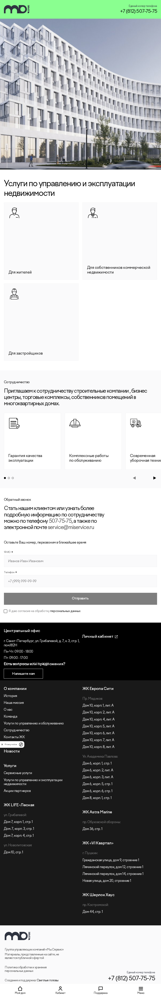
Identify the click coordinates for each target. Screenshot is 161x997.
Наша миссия (14, 703)
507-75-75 (60, 521)
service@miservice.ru (71, 527)
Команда (10, 716)
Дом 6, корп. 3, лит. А (97, 777)
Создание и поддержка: (32, 980)
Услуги (10, 766)
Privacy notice (11, 744)
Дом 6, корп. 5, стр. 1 (97, 784)
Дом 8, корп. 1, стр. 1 (97, 798)
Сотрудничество (16, 730)
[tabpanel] (32, 441)
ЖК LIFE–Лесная (19, 805)
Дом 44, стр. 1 (92, 912)
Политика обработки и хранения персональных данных (26, 969)
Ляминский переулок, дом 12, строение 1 (112, 867)
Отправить (80, 598)
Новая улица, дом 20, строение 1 (106, 881)
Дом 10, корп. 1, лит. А (98, 705)
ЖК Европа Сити (98, 689)
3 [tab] (13, 478)
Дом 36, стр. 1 (92, 829)
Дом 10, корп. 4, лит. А (98, 719)
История (10, 696)
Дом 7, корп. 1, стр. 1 (18, 822)
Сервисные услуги (18, 773)
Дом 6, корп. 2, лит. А (97, 770)
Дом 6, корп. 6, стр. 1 (97, 791)
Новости (12, 751)
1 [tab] (5, 478)
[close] (2, 744)
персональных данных (65, 611)
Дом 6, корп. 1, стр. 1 (97, 763)
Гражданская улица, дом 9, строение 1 (110, 860)
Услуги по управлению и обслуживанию (34, 723)
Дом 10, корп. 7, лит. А (98, 740)
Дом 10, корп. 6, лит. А (98, 733)
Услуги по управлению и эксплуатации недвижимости (33, 782)
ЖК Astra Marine (97, 812)
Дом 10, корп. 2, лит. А (98, 712)
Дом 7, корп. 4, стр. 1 (19, 835)
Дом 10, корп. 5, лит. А (98, 726)
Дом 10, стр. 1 (13, 852)
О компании (15, 689)
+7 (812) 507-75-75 (138, 11)
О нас (8, 709)
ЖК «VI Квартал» (97, 843)
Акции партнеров (17, 791)
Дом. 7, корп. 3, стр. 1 (19, 829)
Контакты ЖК (14, 737)
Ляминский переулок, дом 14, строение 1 (113, 874)
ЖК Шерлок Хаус (98, 895)
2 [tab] (9, 478)
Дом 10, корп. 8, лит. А (98, 747)
